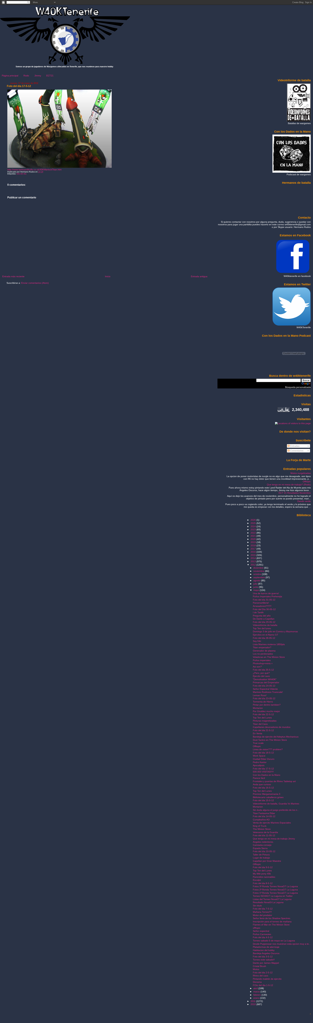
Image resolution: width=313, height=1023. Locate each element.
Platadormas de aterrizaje (266, 947)
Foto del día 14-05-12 (264, 816)
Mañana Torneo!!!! (262, 912)
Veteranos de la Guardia (265, 832)
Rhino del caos (260, 975)
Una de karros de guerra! (266, 593)
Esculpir (257, 880)
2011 (253, 1001)
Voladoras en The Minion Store (269, 657)
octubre (257, 574)
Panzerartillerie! (261, 602)
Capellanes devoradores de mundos (271, 727)
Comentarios (296, 450)
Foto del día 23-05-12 (264, 698)
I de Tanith (258, 612)
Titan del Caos (260, 724)
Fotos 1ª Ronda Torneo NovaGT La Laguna (275, 893)
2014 (253, 558)
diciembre (258, 567)
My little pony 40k (262, 873)
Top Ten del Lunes (262, 717)
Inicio (107, 276)
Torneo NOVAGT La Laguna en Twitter (273, 896)
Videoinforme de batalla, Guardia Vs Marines (276, 803)
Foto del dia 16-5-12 (263, 787)
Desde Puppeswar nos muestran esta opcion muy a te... (282, 944)
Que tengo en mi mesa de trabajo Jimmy (274, 838)
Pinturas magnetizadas (264, 720)
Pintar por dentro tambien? (267, 704)
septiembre (259, 577)
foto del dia (21, 174)
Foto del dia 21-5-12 (263, 730)
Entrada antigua (199, 276)
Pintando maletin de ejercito (267, 979)
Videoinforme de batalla (265, 625)
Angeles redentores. (263, 842)
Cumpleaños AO (261, 819)
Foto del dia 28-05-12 (264, 638)
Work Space (259, 755)
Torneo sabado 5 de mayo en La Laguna (274, 940)
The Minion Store (262, 829)
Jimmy (37, 75)
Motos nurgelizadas (301, 473)
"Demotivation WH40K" (264, 679)
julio (255, 583)
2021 (253, 536)
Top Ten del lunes (262, 628)
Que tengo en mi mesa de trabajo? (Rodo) (289, 484)
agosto (257, 580)
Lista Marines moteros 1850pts (269, 644)
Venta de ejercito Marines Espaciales (272, 822)
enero (256, 998)
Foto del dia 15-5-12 (263, 800)
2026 (253, 520)
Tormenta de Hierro (263, 701)
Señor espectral (261, 931)
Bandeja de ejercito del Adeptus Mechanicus (275, 736)
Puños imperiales (262, 660)
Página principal (10, 75)
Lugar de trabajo (261, 857)
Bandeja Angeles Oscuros (266, 953)
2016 (253, 552)
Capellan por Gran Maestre (267, 861)
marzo (257, 991)
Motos (256, 969)
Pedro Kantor (260, 762)
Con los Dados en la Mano (266, 775)
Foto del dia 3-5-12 (263, 956)
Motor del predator (262, 915)
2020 (253, 539)
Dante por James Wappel (266, 963)
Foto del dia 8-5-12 (263, 883)
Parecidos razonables (264, 877)
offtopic (256, 928)
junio (256, 587)
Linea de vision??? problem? (268, 749)
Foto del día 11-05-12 (264, 835)
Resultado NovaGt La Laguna (268, 902)
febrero (257, 995)
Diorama (257, 982)
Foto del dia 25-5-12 (263, 669)
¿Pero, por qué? (261, 673)
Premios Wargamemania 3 (266, 794)
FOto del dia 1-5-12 (263, 985)
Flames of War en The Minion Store (271, 924)
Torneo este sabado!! (264, 959)
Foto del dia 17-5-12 (19, 86)
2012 (253, 564)
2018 (253, 545)
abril (255, 988)
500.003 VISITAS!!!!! (263, 771)
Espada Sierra (260, 848)
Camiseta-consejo (262, 845)
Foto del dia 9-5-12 (263, 867)
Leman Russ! (260, 695)
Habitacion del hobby (264, 950)
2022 (253, 532)
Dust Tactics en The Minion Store (270, 740)
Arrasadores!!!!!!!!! (262, 606)
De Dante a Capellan (263, 618)
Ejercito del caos (261, 676)
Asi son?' (257, 666)
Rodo (26, 75)
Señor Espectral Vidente (265, 689)
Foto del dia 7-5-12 (263, 908)
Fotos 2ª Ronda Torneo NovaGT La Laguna (275, 889)
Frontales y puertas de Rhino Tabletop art (274, 781)
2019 (253, 542)
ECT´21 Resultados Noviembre (295, 493)
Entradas (294, 446)
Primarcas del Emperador (266, 682)
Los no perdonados (263, 653)
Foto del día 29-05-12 (264, 622)
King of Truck (259, 826)
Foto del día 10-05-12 (264, 851)
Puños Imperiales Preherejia (267, 596)
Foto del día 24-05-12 (264, 685)
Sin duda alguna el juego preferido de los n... (276, 810)
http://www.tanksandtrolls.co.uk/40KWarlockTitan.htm (34, 169)
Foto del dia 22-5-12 (263, 714)
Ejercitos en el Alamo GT (265, 634)
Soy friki (257, 641)
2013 (253, 561)
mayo (256, 590)
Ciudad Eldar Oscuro (263, 759)
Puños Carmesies (262, 934)
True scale (258, 743)
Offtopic (307, 481)
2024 (253, 526)
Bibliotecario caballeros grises (268, 797)
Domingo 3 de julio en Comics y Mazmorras (275, 631)
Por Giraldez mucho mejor (266, 711)
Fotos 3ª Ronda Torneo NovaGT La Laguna (275, 886)
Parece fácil (259, 778)
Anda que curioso (262, 784)
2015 (253, 555)
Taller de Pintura (261, 854)
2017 (253, 548)
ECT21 (49, 75)
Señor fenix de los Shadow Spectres (271, 918)
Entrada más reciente (13, 276)
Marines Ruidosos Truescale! (268, 692)
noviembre (259, 571)
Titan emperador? (262, 647)
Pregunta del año (262, 615)
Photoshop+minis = (263, 663)
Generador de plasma (264, 650)
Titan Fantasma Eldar (264, 813)
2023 (253, 529)
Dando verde (304, 501)
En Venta (257, 733)
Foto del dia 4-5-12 (263, 937)
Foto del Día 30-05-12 (264, 609)
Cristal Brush (259, 966)
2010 (253, 1004)
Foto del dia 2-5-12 (263, 972)
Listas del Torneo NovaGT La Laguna (272, 899)
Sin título (257, 905)
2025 (253, 523)
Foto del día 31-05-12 (264, 599)
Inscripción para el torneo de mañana (272, 921)
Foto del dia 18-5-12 (263, 752)
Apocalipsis (258, 765)
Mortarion (258, 708)
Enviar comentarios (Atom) (35, 283)
